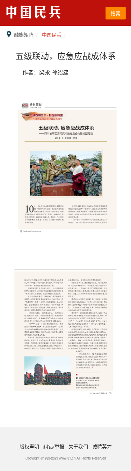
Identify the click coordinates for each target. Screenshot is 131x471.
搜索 (116, 13)
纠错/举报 (54, 446)
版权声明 (30, 446)
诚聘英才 (102, 446)
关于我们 (78, 446)
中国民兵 (51, 34)
